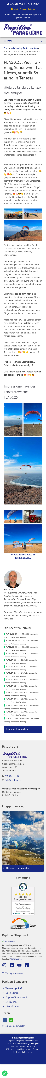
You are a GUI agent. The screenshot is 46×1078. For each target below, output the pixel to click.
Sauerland (16, 14)
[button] (5, 1020)
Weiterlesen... (15, 959)
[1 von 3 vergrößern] (19, 212)
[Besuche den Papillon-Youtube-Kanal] (20, 965)
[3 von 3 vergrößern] (39, 223)
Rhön (7, 14)
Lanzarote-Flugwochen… (17, 729)
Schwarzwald (28, 14)
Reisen (27, 17)
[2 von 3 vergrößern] (39, 212)
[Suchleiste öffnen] (40, 41)
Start (6, 48)
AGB (7, 1049)
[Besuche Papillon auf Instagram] (5, 965)
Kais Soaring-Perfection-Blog (24, 48)
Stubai (38, 14)
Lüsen (19, 17)
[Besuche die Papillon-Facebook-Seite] (13, 965)
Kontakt (30, 1052)
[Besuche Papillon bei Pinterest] (28, 965)
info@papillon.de (13, 780)
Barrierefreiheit (19, 1052)
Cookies (36, 1049)
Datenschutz (26, 1049)
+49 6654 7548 (12, 775)
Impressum (15, 1049)
